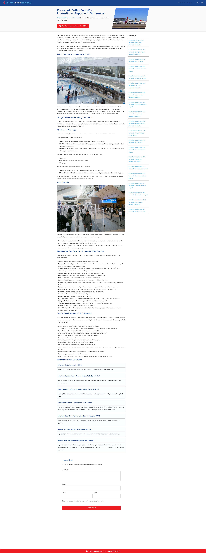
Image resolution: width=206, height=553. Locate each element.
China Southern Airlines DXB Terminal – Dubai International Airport (137, 176)
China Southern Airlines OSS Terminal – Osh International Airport (137, 150)
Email (64, 493)
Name (64, 484)
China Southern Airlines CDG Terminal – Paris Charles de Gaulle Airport (137, 133)
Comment (65, 470)
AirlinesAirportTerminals (64, 18)
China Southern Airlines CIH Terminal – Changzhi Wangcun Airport (137, 185)
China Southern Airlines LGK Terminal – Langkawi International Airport (137, 85)
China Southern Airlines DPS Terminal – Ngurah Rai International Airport (137, 159)
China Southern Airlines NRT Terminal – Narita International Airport (137, 69)
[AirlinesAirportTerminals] (17, 3)
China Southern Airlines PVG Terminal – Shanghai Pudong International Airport (137, 52)
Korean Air (76, 18)
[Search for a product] (202, 2)
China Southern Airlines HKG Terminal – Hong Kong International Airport (137, 114)
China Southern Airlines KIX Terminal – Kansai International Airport (138, 104)
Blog (198, 3)
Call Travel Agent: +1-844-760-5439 (74, 26)
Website (94, 493)
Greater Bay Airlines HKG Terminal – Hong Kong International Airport (136, 42)
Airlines (180, 3)
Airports (189, 3)
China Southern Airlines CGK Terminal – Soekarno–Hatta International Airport (137, 123)
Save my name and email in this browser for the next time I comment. (83, 501)
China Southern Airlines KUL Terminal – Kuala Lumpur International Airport (137, 95)
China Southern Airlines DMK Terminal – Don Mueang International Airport (137, 202)
